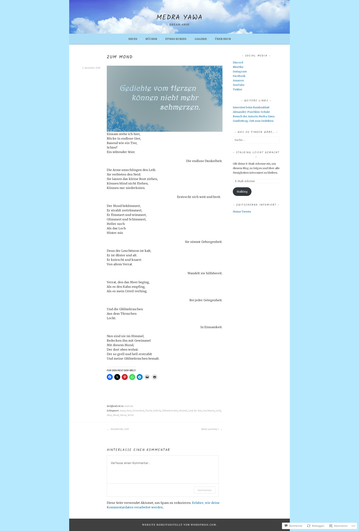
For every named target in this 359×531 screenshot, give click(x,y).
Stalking (242, 191)
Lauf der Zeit (195, 410)
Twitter (237, 89)
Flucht (148, 410)
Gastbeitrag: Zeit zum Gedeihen (253, 121)
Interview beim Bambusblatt (251, 107)
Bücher (151, 39)
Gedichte (128, 406)
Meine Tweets (242, 211)
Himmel (183, 410)
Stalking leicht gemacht (257, 152)
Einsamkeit (138, 410)
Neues (132, 39)
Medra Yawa (179, 18)
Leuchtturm (209, 410)
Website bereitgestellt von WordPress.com (179, 524)
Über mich (223, 39)
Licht (218, 410)
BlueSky (238, 67)
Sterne (123, 415)
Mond (116, 415)
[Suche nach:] (256, 140)
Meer (109, 415)
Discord (238, 62)
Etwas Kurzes (175, 39)
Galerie (201, 39)
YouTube (238, 85)
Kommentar (205, 490)
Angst (122, 410)
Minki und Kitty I (210, 429)
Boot (129, 410)
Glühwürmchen (170, 410)
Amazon (238, 80)
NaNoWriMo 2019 (119, 429)
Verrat (131, 415)
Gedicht (157, 410)
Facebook (239, 76)
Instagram (240, 71)
